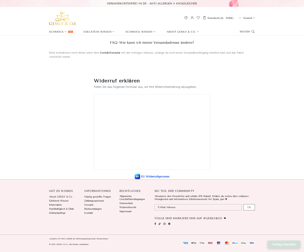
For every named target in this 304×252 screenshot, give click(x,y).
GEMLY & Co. (62, 17)
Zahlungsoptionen (94, 200)
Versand (88, 205)
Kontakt (88, 213)
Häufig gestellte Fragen (97, 196)
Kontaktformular (110, 52)
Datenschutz (126, 203)
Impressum (125, 211)
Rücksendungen (93, 209)
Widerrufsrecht (127, 207)
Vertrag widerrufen (284, 244)
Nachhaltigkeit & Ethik (61, 209)
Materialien (55, 205)
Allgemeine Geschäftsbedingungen (132, 198)
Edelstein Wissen (58, 200)
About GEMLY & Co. (61, 196)
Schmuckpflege (57, 213)
